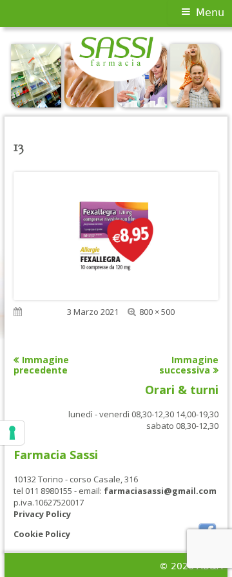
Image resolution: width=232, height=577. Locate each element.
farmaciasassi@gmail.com (160, 491)
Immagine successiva (188, 365)
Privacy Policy (42, 514)
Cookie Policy (42, 534)
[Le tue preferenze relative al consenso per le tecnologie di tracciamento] (12, 433)
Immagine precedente (41, 365)
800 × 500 (157, 311)
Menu (210, 12)
